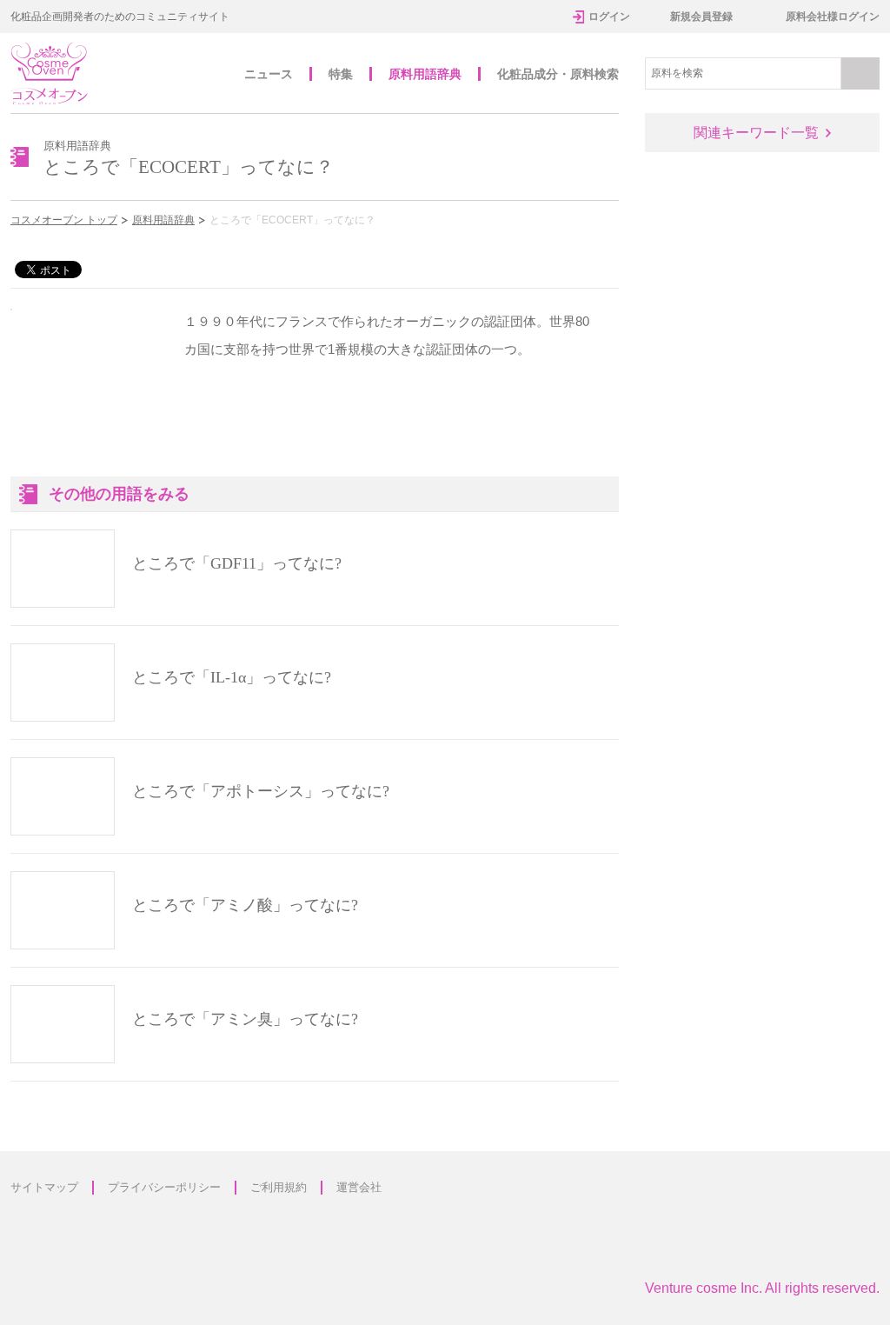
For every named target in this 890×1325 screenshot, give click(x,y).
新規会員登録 (701, 16)
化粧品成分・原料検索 (558, 74)
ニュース (268, 74)
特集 (341, 74)
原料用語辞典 (425, 74)
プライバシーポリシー (164, 1187)
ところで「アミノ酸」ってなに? (245, 905)
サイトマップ (44, 1187)
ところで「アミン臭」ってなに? (245, 1019)
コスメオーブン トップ (63, 220)
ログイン (609, 16)
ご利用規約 (278, 1187)
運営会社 (359, 1187)
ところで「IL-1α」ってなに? (231, 677)
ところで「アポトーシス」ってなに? (260, 791)
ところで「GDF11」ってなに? (237, 563)
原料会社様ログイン (833, 16)
